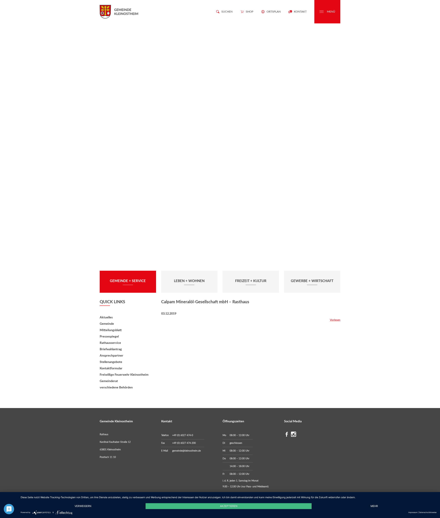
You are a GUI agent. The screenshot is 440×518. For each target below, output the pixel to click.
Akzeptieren (228, 506)
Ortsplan (274, 11)
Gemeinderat (109, 381)
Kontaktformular (111, 368)
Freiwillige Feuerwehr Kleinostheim (124, 374)
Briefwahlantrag (111, 349)
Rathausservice (110, 343)
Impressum (412, 512)
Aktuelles (106, 317)
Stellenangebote (111, 362)
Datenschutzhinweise (428, 512)
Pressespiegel (109, 336)
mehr (374, 506)
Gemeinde (107, 323)
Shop (249, 11)
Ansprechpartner (111, 355)
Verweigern (83, 506)
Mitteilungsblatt (111, 330)
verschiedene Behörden (116, 387)
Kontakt (300, 11)
